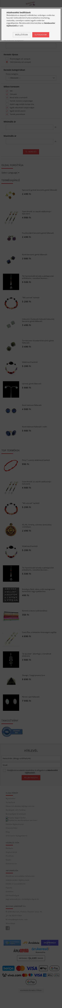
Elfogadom (41, 34)
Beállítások (21, 34)
